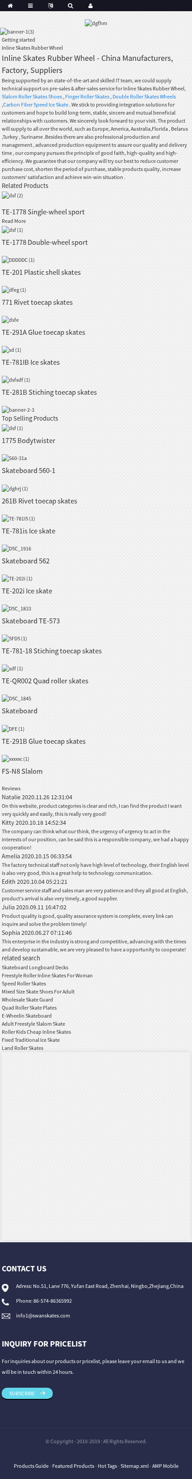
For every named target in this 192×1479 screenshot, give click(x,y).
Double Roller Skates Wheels (144, 96)
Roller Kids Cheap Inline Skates (36, 1031)
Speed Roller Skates (24, 983)
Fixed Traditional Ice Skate (31, 1039)
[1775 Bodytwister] (12, 427)
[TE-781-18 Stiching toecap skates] (14, 638)
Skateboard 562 (26, 560)
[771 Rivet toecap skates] (14, 289)
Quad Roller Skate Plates (29, 1007)
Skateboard (20, 710)
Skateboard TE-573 (31, 620)
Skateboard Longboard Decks (35, 967)
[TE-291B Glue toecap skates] (13, 728)
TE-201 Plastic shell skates (41, 272)
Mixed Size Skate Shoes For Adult (38, 991)
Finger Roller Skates (87, 96)
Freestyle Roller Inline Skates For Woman (47, 975)
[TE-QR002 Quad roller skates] (12, 668)
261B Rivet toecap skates (39, 500)
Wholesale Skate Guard (27, 999)
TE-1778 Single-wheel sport (43, 211)
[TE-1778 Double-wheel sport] (12, 229)
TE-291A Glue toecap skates (43, 332)
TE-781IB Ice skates (31, 362)
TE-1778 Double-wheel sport (45, 242)
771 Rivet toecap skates (37, 302)
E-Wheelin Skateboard (27, 1015)
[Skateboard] (16, 698)
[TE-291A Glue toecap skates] (10, 319)
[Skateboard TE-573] (16, 608)
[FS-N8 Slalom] (15, 758)
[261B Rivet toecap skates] (15, 487)
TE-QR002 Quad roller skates (45, 680)
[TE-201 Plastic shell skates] (18, 259)
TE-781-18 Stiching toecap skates (52, 650)
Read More (14, 220)
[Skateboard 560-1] (14, 457)
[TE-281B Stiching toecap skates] (16, 379)
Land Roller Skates (22, 1047)
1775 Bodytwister (28, 440)
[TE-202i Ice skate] (17, 578)
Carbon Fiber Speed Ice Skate (35, 104)
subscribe (22, 1393)
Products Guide (31, 1465)
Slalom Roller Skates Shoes (32, 96)
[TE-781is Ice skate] (18, 518)
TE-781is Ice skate (28, 530)
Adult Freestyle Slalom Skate (33, 1023)
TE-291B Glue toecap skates (44, 741)
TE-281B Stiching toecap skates (49, 392)
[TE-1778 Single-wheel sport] (12, 195)
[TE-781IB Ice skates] (11, 349)
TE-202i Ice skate (27, 590)
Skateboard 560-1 (28, 470)
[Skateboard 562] (16, 548)
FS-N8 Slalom (22, 771)
